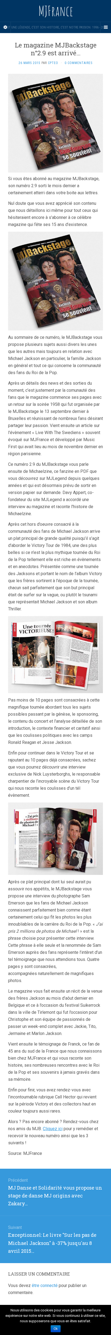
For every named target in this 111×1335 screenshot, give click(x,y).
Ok (56, 1329)
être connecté (45, 1285)
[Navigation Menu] (105, 27)
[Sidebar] (5, 27)
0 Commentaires (78, 63)
